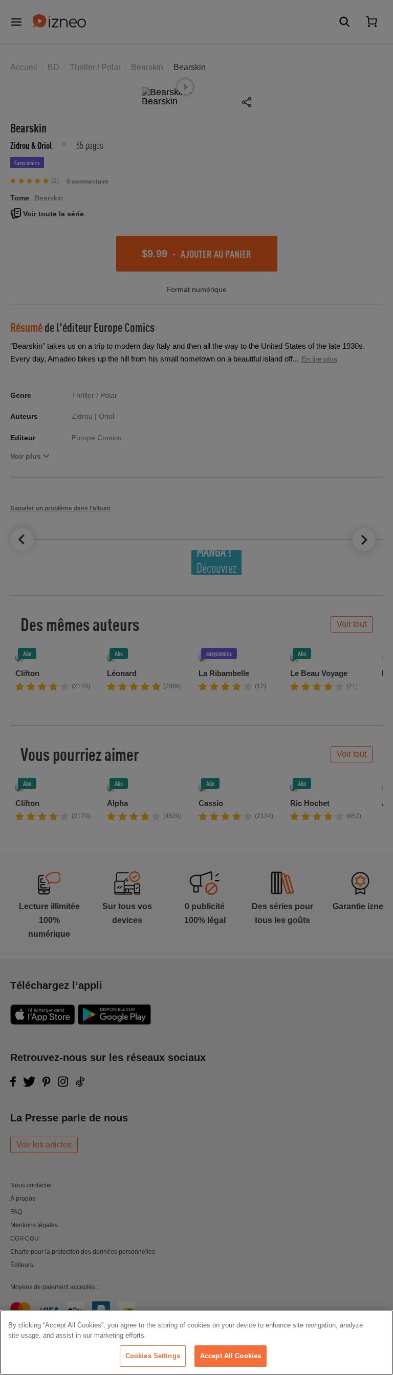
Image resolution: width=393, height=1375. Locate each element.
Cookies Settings (152, 1356)
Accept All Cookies (230, 1356)
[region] (196, 1342)
